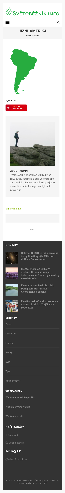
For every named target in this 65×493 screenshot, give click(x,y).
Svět (8, 362)
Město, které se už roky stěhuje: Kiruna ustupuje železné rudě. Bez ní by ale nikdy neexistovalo (40, 273)
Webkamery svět (14, 416)
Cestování (11, 333)
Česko (9, 324)
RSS (45, 483)
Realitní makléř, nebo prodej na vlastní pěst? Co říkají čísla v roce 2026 (39, 304)
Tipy (8, 371)
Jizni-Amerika (13, 208)
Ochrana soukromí (26, 483)
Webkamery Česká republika (20, 397)
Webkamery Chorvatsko (18, 406)
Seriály (9, 352)
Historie (10, 343)
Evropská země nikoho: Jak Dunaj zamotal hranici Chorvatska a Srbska (37, 288)
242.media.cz (52, 480)
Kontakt (39, 483)
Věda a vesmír (13, 380)
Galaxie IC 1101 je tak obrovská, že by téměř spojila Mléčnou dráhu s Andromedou (40, 256)
